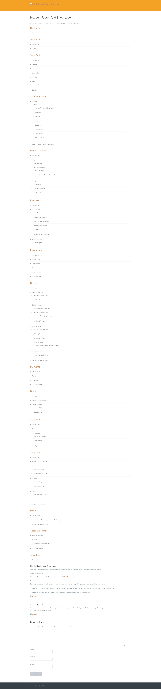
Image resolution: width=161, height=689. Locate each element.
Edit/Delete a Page (39, 167)
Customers (35, 419)
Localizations (36, 73)
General (34, 64)
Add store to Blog (39, 486)
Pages (34, 160)
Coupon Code (36, 263)
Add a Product (38, 213)
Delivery (34, 283)
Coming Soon (36, 560)
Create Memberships (40, 436)
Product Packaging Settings (43, 316)
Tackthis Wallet (37, 540)
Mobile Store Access (38, 504)
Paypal (34, 376)
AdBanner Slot (39, 138)
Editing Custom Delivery (41, 355)
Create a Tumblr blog (40, 494)
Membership (36, 433)
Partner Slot (39, 133)
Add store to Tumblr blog (41, 499)
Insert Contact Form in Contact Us (45, 175)
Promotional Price (38, 276)
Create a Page (38, 163)
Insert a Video (39, 170)
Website (32, 664)
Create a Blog (38, 482)
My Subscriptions (37, 548)
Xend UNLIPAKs (39, 342)
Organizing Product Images (40, 524)
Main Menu (38, 112)
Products (34, 200)
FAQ (36, 23)
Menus (34, 181)
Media (33, 510)
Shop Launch (36, 452)
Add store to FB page (40, 473)
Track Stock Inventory (40, 225)
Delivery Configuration (41, 295)
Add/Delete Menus (39, 188)
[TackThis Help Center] (45, 4)
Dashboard (35, 28)
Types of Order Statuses (39, 400)
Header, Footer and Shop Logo (44, 108)
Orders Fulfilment (37, 404)
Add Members (38, 440)
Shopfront (35, 90)
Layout (36, 122)
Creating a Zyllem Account (42, 308)
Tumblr (34, 491)
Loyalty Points (36, 446)
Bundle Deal (36, 259)
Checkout (35, 77)
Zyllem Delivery (37, 305)
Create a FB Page (39, 469)
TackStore (35, 554)
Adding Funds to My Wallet (42, 543)
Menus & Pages (38, 150)
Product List (36, 209)
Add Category (38, 242)
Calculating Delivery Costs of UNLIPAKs (47, 345)
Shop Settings (37, 55)
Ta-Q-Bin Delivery (38, 292)
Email (33, 81)
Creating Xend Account (41, 329)
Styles (58, 23)
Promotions (36, 250)
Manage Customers (38, 429)
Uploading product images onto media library (46, 520)
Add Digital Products (40, 217)
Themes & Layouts (49, 23)
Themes (34, 101)
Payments (35, 366)
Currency (35, 380)
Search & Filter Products (41, 234)
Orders (33, 391)
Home (32, 23)
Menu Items (37, 184)
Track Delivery (38, 412)
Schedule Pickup (38, 408)
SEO (33, 68)
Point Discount (37, 272)
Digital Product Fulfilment (40, 360)
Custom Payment (37, 384)
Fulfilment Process (39, 300)
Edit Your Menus (39, 193)
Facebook (35, 466)
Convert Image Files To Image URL (42, 144)
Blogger (34, 478)
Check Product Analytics (41, 221)
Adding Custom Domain (39, 461)
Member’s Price (37, 268)
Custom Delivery (37, 352)
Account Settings (38, 530)
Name (32, 649)
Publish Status (38, 230)
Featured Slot (39, 129)
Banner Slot (38, 125)
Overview (35, 39)
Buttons (37, 116)
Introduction (36, 33)
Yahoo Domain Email (40, 85)
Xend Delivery (36, 326)
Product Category (37, 239)
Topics (41, 23)
